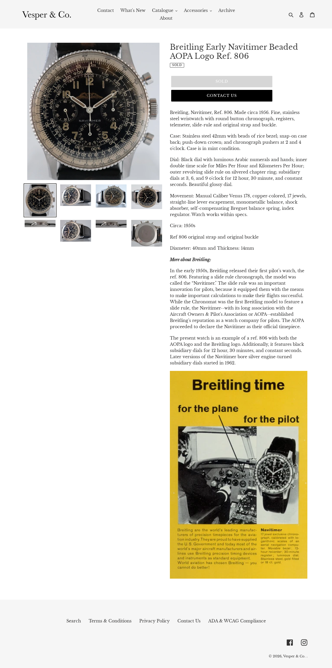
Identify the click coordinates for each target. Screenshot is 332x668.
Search (73, 620)
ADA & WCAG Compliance (237, 620)
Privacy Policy (154, 620)
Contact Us (222, 95)
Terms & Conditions (110, 620)
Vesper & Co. (294, 656)
